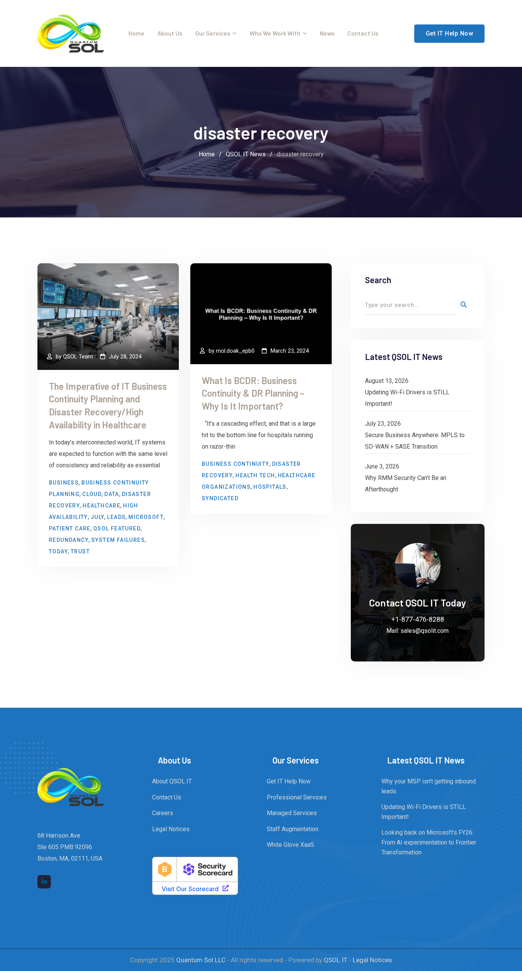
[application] (520, 969)
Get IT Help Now (449, 33)
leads (116, 517)
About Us (169, 33)
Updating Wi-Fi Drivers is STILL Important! (407, 398)
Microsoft (146, 517)
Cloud (92, 494)
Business (64, 483)
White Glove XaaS (290, 844)
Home (136, 33)
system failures (118, 540)
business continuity (235, 464)
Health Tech (255, 475)
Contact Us (362, 33)
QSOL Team (78, 356)
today (58, 551)
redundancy (69, 540)
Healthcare (101, 506)
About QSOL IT (172, 781)
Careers (162, 813)
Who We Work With (275, 33)
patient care (70, 528)
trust (80, 551)
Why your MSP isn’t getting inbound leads (428, 786)
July (98, 517)
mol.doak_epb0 (235, 350)
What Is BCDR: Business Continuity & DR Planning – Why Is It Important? (253, 393)
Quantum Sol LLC (200, 960)
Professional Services (297, 797)
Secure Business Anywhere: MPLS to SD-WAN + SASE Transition (415, 440)
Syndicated (220, 498)
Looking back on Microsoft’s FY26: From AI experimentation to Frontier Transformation (428, 842)
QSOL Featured (117, 528)
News (327, 33)
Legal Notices (171, 829)
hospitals (270, 487)
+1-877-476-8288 (417, 619)
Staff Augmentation (292, 829)
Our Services (212, 33)
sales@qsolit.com (424, 630)
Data (111, 494)
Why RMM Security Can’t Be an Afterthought (405, 483)
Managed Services (292, 813)
